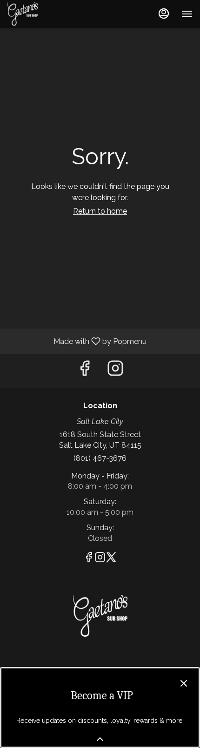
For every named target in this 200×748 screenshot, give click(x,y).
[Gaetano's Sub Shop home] (49, 14)
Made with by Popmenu (77, 341)
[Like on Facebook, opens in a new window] (84, 371)
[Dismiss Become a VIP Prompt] (184, 683)
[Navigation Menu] (187, 14)
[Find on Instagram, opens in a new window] (115, 371)
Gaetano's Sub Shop (100, 616)
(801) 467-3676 (100, 458)
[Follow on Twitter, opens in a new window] (111, 559)
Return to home (100, 211)
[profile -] (163, 13)
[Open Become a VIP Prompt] (100, 739)
